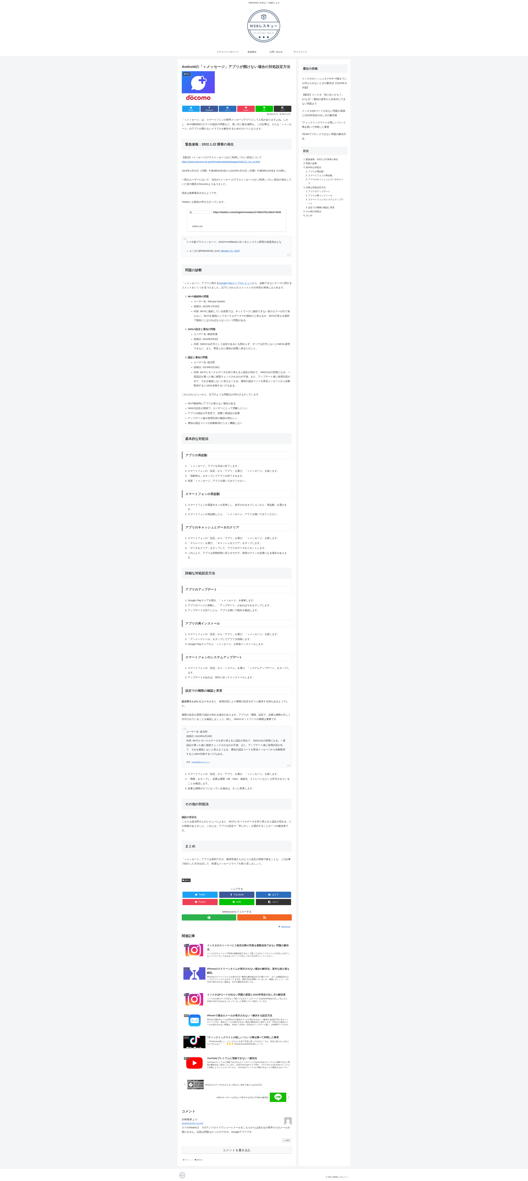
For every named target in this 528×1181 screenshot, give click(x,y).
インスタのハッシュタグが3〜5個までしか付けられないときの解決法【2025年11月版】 (324, 83)
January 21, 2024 (230, 250)
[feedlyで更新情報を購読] (209, 917)
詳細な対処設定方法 (316, 187)
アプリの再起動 (316, 171)
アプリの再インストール (320, 195)
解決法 (187, 880)
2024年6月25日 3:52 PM (192, 1123)
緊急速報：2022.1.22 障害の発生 (322, 159)
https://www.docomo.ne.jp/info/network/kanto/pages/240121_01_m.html (221, 161)
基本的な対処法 (313, 167)
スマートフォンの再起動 (320, 175)
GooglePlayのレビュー (201, 762)
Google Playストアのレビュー (235, 283)
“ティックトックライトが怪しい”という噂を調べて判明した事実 (324, 124)
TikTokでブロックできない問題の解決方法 (324, 136)
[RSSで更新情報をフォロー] (264, 917)
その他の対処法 (313, 211)
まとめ (309, 215)
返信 (287, 1140)
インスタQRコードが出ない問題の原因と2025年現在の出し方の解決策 (323, 113)
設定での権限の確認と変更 (321, 207)
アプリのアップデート (319, 191)
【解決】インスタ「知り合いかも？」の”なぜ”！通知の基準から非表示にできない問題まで (324, 99)
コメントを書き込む (237, 1150)
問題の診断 (311, 163)
